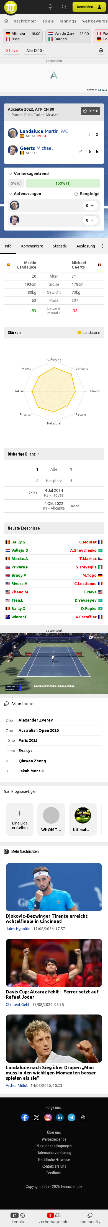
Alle (35, 50)
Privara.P (20, 567)
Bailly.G (18, 542)
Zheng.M (19, 592)
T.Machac (88, 558)
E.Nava (90, 592)
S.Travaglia (86, 567)
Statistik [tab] (60, 246)
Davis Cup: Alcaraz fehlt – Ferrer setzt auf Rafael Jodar (52, 994)
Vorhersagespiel (54, 1221)
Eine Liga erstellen (20, 825)
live (12, 50)
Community (90, 1221)
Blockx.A (19, 558)
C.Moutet (88, 542)
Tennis (18, 1221)
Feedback (54, 1173)
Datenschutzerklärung (54, 1152)
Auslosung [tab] (85, 246)
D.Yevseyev (86, 600)
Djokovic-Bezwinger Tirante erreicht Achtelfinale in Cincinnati (47, 918)
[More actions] (102, 246)
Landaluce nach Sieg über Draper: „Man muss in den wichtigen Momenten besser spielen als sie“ (51, 1073)
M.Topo (90, 575)
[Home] (6, 21)
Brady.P (18, 575)
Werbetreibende (54, 1139)
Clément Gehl (17, 1004)
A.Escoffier (86, 617)
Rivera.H (19, 583)
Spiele (48, 21)
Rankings (68, 21)
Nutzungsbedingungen (54, 1146)
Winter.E (19, 617)
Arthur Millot (17, 1085)
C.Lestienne (85, 583)
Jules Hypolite (18, 929)
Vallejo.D (19, 550)
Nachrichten (25, 21)
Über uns (54, 1132)
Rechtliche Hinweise (54, 1159)
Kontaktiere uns (54, 1166)
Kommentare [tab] (32, 246)
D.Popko (89, 608)
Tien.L (17, 600)
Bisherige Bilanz (22, 454)
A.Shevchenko (83, 550)
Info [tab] (8, 246)
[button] (64, 7)
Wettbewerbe (95, 21)
